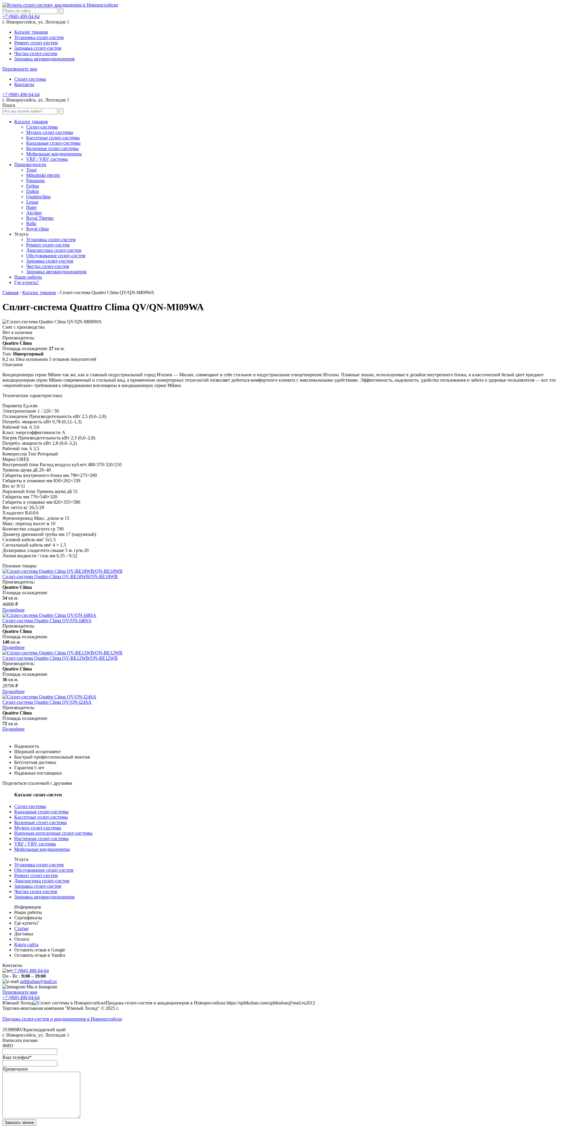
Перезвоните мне (19, 68)
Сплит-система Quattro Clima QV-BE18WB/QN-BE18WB (60, 576)
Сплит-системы (30, 79)
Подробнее (13, 609)
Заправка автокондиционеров (44, 58)
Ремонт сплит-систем (36, 42)
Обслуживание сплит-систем (43, 870)
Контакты (24, 84)
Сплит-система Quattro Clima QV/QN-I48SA (47, 620)
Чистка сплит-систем (35, 53)
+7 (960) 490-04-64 (21, 16)
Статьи (21, 928)
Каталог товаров (31, 32)
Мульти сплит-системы (37, 827)
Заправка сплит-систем (37, 48)
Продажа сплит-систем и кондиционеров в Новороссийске (62, 1018)
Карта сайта (26, 944)
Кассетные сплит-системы (41, 817)
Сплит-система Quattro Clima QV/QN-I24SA (47, 702)
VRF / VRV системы (35, 843)
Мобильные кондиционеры (42, 849)
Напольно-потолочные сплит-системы (53, 833)
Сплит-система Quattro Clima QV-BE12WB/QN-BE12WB (60, 658)
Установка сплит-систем (39, 37)
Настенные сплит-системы (41, 838)
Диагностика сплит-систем (41, 880)
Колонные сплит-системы (40, 822)
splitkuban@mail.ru (38, 981)
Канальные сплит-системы (41, 811)
